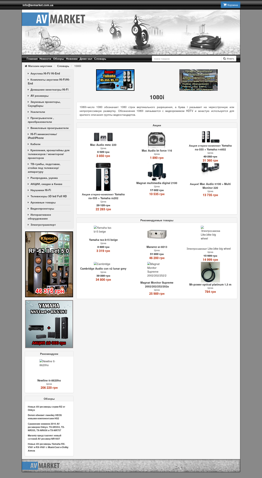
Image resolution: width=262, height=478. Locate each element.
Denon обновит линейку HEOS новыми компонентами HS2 (45, 416)
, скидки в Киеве (46, 184)
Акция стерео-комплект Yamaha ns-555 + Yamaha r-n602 (210, 147)
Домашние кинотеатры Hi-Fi (49, 89)
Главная (32, 58)
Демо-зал (86, 58)
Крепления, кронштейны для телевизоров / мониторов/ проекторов (48, 154)
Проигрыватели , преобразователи (41, 120)
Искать (230, 58)
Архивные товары (43, 202)
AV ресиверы (39, 95)
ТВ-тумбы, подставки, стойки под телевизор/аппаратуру (44, 167)
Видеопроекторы (42, 208)
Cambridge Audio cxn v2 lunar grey (103, 268)
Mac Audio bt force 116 (157, 150)
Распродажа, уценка (44, 178)
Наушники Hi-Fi (40, 190)
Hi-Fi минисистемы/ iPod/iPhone (42, 136)
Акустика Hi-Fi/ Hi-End (45, 73)
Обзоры (58, 58)
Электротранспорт (43, 224)
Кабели (35, 144)
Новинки (72, 58)
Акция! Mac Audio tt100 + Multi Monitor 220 (210, 186)
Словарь (100, 58)
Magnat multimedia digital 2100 (156, 183)
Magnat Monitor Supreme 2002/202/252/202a (156, 284)
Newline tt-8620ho (49, 380)
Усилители (37, 112)
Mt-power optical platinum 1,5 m (210, 284)
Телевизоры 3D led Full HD (48, 196)
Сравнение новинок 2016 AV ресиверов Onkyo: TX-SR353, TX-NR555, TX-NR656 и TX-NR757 (46, 427)
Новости (45, 58)
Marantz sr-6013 (157, 247)
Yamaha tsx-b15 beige (103, 240)
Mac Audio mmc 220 (103, 145)
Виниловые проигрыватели (49, 128)
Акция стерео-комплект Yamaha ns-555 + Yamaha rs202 (103, 196)
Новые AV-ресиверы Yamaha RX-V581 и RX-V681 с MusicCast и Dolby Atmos (48, 447)
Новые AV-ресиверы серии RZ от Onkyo (46, 408)
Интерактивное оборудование (39, 216)
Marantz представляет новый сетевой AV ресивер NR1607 (44, 437)
